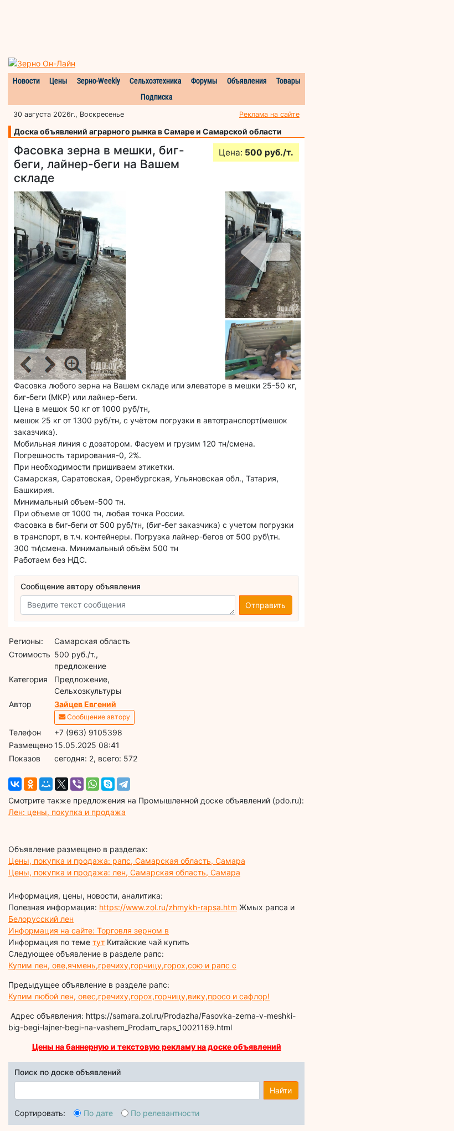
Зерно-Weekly (98, 80)
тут (98, 942)
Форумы (204, 80)
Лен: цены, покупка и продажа (67, 812)
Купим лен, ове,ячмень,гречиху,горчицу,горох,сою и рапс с (122, 965)
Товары (288, 80)
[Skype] (108, 784)
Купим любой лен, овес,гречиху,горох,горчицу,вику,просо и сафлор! (139, 996)
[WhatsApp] (92, 784)
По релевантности (165, 1113)
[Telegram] (123, 784)
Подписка (157, 96)
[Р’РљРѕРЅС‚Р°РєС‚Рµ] (15, 784)
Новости (26, 80)
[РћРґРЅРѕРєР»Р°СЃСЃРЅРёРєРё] (30, 784)
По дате (98, 1113)
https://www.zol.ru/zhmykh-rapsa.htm (168, 907)
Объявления (247, 80)
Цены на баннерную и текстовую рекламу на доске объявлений (156, 1046)
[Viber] (77, 784)
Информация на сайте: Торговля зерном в (88, 930)
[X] (61, 784)
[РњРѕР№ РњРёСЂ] (46, 784)
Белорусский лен (41, 919)
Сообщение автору (97, 717)
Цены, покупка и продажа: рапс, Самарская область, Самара (126, 860)
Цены (58, 80)
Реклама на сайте (269, 114)
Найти (281, 1090)
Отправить (265, 605)
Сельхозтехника (156, 80)
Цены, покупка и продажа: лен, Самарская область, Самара (124, 872)
